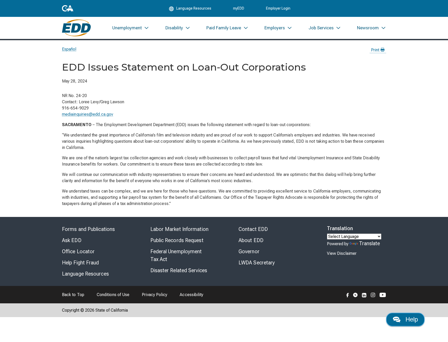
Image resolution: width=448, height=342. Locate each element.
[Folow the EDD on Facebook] (347, 294)
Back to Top (73, 294)
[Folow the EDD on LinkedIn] (364, 294)
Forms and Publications (88, 229)
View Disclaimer (341, 253)
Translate (369, 243)
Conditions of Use (113, 294)
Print (375, 49)
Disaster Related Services (178, 270)
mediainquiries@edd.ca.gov (87, 114)
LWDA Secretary (257, 262)
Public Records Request (177, 240)
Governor (249, 251)
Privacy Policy (154, 294)
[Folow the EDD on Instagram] (373, 294)
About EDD (251, 240)
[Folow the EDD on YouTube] (383, 294)
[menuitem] (130, 28)
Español (69, 49)
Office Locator (78, 251)
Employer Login (278, 8)
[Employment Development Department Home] (76, 27)
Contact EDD (253, 229)
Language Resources (85, 274)
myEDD (238, 8)
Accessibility (191, 294)
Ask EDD (71, 240)
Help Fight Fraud (80, 262)
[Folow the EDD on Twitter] (355, 294)
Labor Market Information (179, 229)
